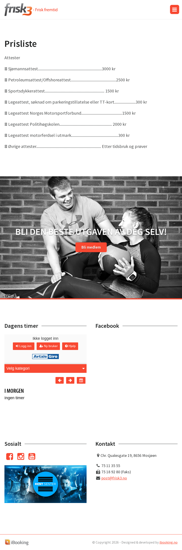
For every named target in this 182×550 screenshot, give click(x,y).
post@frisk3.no (114, 478)
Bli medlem (91, 247)
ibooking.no (168, 542)
